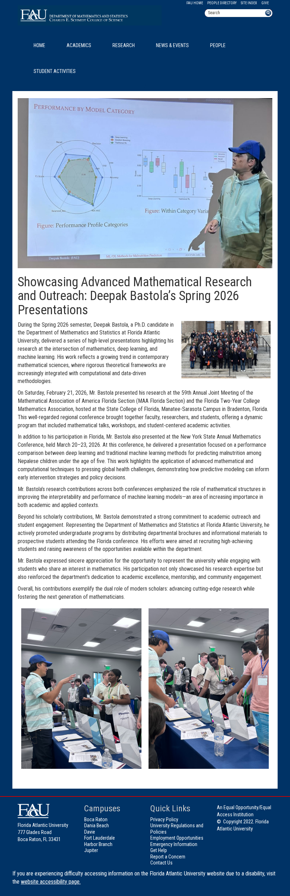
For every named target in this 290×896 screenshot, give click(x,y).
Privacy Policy (164, 819)
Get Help (158, 850)
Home (39, 45)
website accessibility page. (51, 881)
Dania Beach (96, 825)
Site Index (249, 3)
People (218, 45)
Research (123, 45)
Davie (89, 832)
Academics (78, 45)
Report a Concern (167, 857)
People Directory (222, 3)
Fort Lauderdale (99, 838)
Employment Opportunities (176, 838)
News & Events (172, 45)
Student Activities (55, 71)
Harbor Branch (98, 844)
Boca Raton (96, 819)
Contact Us (161, 863)
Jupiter (91, 850)
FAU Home (194, 3)
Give (265, 3)
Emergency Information (173, 844)
